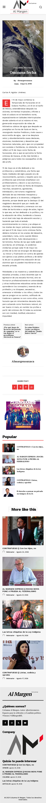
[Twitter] (20, 387)
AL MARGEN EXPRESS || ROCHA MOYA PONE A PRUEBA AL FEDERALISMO (30, 459)
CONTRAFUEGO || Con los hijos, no (30, 448)
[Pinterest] (25, 387)
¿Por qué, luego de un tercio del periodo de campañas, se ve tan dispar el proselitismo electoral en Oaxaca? (12, 332)
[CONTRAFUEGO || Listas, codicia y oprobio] (8, 481)
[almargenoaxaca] (23, 351)
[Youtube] (25, 723)
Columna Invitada (23, 68)
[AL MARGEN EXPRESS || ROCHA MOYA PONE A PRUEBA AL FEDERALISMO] (8, 459)
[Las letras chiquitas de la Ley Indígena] (8, 470)
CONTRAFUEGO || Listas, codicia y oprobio (27, 481)
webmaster (10, 552)
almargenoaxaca (25, 81)
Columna (6, 777)
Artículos (6, 784)
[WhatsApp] (31, 387)
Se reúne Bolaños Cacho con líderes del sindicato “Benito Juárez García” (33, 330)
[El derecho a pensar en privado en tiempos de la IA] (8, 492)
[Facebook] (14, 387)
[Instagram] (11, 723)
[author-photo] (4, 551)
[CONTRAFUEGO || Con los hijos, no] (8, 448)
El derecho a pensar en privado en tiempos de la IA (30, 492)
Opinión (5, 768)
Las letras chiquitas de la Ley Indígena (21, 632)
